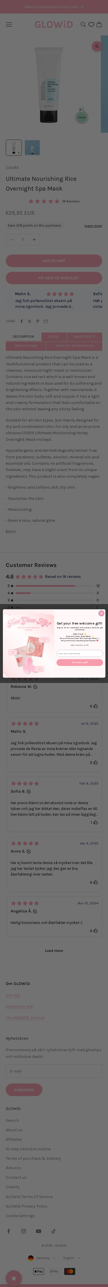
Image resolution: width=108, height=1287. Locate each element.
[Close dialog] (101, 613)
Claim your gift (80, 662)
